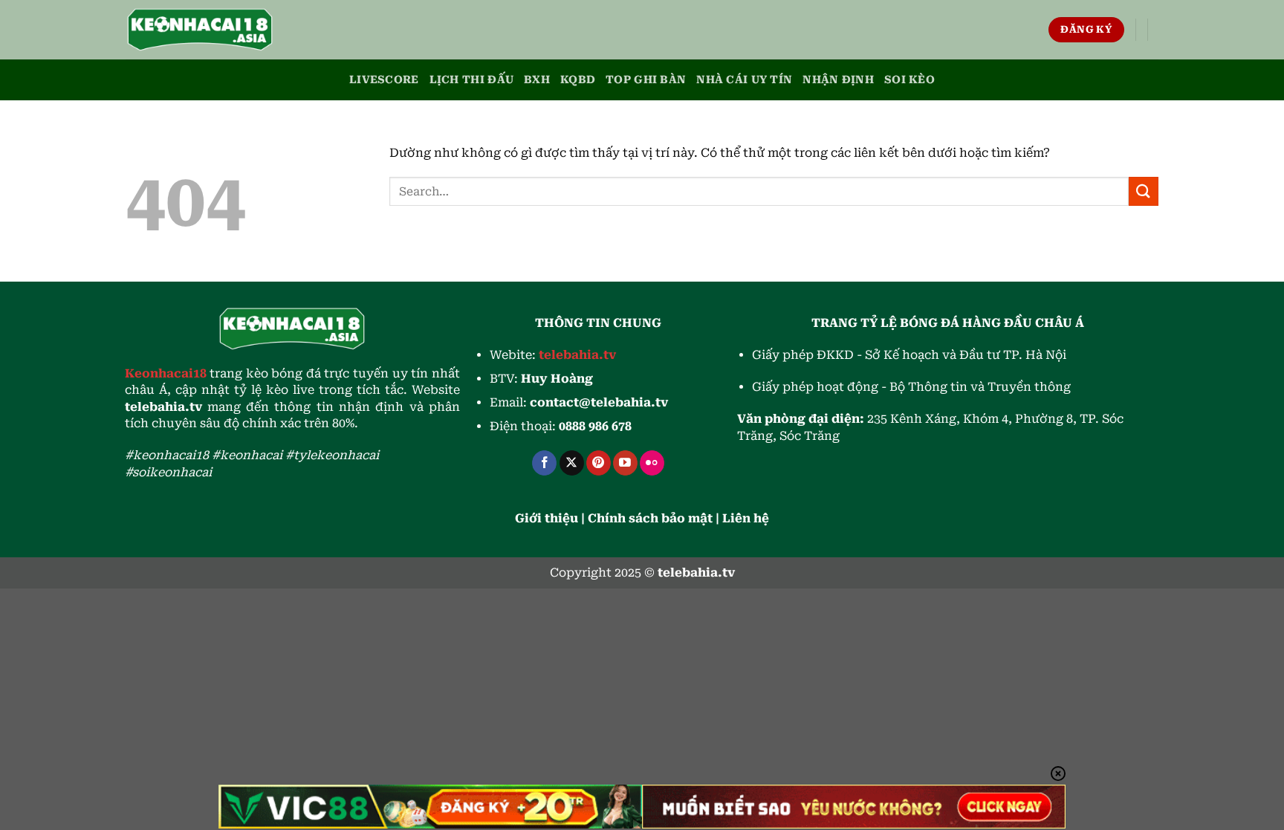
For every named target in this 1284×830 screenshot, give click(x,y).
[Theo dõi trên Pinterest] (598, 463)
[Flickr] (652, 463)
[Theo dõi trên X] (572, 463)
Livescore (384, 80)
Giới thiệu (546, 518)
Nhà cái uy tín (744, 80)
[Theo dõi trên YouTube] (625, 463)
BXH (537, 80)
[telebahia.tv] (200, 29)
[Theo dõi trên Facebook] (544, 463)
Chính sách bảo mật (650, 518)
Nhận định (838, 80)
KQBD (577, 80)
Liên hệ (745, 518)
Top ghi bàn (646, 80)
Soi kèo (909, 80)
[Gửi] (1143, 191)
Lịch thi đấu (471, 80)
